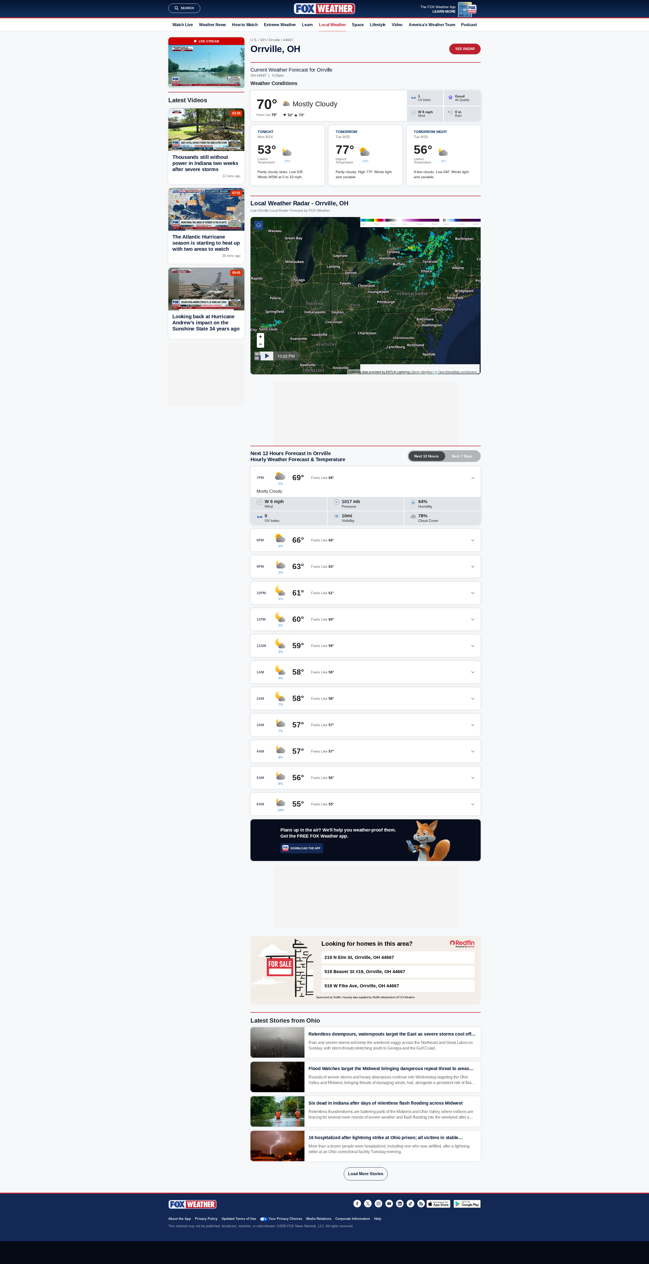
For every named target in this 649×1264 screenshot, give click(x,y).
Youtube (389, 1203)
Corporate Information (352, 1219)
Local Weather (332, 25)
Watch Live (182, 25)
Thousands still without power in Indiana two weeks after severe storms (205, 163)
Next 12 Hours (426, 456)
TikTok (410, 1203)
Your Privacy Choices (285, 1219)
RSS (421, 1203)
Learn (307, 25)
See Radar (465, 49)
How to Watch (245, 25)
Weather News (212, 25)
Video (397, 25)
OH (263, 40)
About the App (179, 1219)
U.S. (253, 40)
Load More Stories (365, 1174)
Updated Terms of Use (239, 1219)
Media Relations (318, 1219)
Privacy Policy (206, 1219)
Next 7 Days (462, 456)
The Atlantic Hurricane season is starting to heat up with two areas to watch (206, 243)
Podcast (469, 25)
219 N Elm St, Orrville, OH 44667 (359, 957)
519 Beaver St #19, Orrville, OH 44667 (364, 971)
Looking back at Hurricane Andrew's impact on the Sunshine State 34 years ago (205, 322)
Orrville (274, 40)
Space (358, 25)
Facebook (357, 1203)
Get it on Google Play (467, 1204)
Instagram (378, 1203)
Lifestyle (378, 25)
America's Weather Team (432, 25)
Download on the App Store (438, 1204)
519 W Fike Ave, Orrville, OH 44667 (361, 985)
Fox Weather (324, 8)
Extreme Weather (280, 25)
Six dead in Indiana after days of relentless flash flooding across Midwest (386, 1103)
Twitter (368, 1203)
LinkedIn (400, 1203)
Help (377, 1219)
